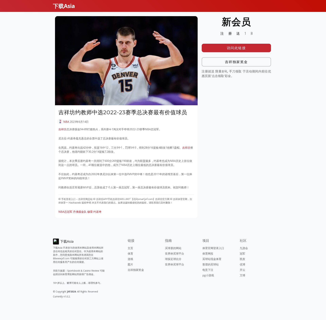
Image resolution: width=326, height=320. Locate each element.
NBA (66, 122)
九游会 (244, 248)
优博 (242, 264)
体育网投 (207, 253)
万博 (242, 275)
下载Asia (64, 6)
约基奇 (97, 212)
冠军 (242, 253)
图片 (130, 264)
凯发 (242, 259)
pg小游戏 (208, 275)
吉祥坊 (62, 129)
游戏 (130, 259)
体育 (130, 253)
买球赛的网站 (173, 248)
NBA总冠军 (65, 212)
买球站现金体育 (211, 259)
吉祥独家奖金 (236, 62)
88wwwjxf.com (61, 258)
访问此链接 (236, 48)
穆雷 (90, 212)
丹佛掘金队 (80, 212)
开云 (242, 270)
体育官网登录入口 (213, 248)
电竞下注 (207, 270)
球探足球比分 (173, 259)
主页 (130, 248)
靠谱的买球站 (210, 264)
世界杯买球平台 (174, 253)
